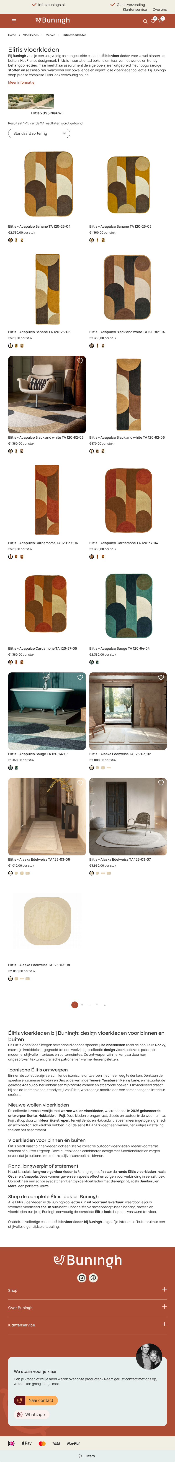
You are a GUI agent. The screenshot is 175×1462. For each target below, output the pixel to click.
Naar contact (41, 1400)
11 (97, 1005)
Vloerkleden (31, 35)
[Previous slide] (11, 107)
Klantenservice (135, 9)
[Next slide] (163, 107)
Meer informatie (21, 82)
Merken (50, 35)
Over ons (160, 9)
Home (12, 35)
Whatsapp (35, 1414)
